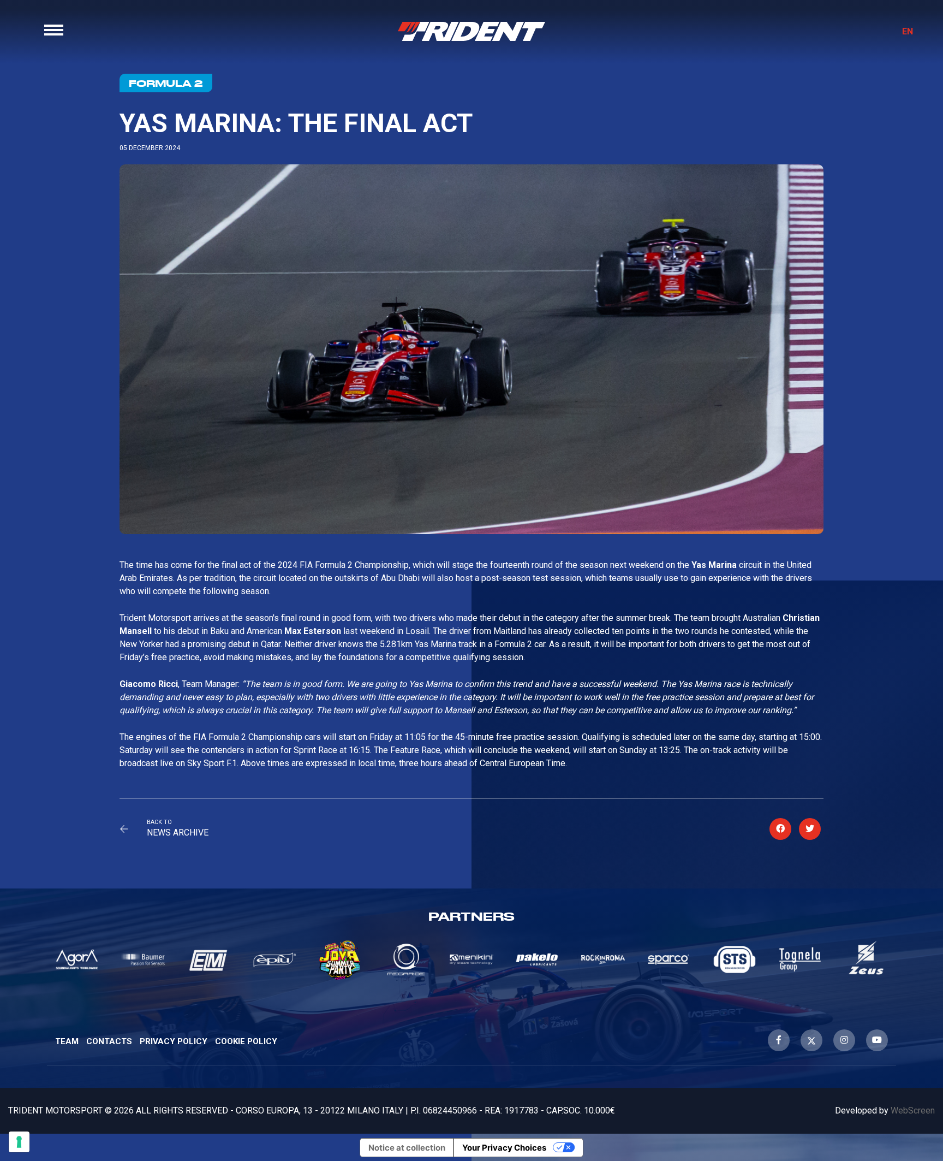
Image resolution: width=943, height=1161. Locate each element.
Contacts (109, 1041)
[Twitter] (811, 1040)
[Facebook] (779, 1040)
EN (907, 31)
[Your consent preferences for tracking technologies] (19, 1142)
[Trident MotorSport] (471, 31)
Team (67, 1041)
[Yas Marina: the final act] (780, 829)
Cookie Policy (246, 1041)
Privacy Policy (173, 1041)
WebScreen (913, 1110)
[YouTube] (877, 1040)
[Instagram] (844, 1040)
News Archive (177, 832)
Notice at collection (406, 1147)
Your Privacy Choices (504, 1147)
